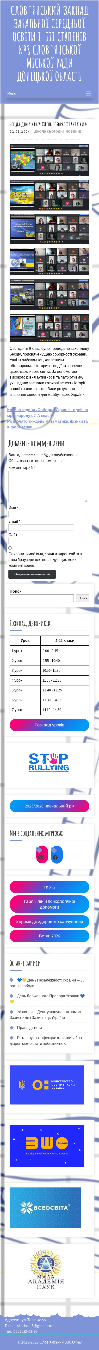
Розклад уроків (49, 725)
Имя (13, 507)
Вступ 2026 (49, 936)
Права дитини (29, 1027)
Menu (11, 93)
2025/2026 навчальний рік (49, 806)
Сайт (12, 534)
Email (14, 521)
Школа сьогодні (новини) (57, 131)
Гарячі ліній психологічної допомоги (49, 904)
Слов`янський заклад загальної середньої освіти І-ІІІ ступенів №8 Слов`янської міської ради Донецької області (49, 43)
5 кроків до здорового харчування (49, 921)
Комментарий (21, 467)
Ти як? (49, 887)
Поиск (15, 591)
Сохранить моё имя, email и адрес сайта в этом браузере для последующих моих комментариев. (45, 559)
